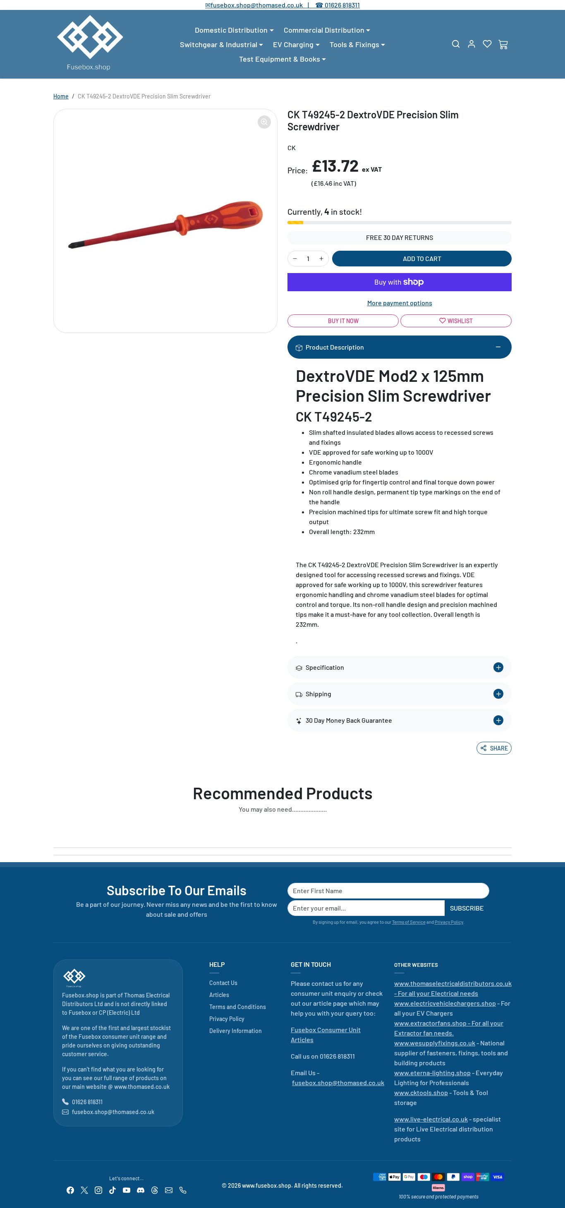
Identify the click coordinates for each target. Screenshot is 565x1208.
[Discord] (141, 1189)
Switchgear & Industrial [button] (218, 44)
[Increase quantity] (321, 258)
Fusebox (80, 1012)
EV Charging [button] (293, 44)
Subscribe (467, 908)
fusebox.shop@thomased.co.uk (113, 1111)
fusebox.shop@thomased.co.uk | (264, 5)
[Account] (471, 44)
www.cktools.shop (421, 1092)
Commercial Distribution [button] (324, 29)
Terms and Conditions (237, 1006)
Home (61, 96)
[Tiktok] (112, 1189)
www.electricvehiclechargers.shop (445, 1003)
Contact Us (223, 982)
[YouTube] (127, 1189)
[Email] (169, 1189)
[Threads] (155, 1189)
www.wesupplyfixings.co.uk (434, 1043)
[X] (84, 1189)
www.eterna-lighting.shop (432, 1072)
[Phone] (183, 1189)
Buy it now (343, 320)
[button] (456, 44)
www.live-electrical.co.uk (431, 1119)
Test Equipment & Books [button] (279, 58)
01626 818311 (342, 5)
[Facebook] (70, 1189)
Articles (219, 994)
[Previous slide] (55, 828)
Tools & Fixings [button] (354, 44)
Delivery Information (235, 1030)
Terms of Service (409, 922)
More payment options (399, 303)
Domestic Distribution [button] (231, 29)
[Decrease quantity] (294, 258)
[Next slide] (509, 828)
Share (499, 748)
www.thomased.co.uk (142, 1086)
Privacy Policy (449, 922)
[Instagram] (98, 1189)
